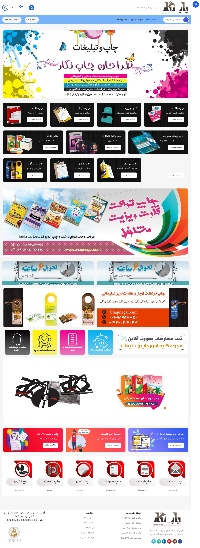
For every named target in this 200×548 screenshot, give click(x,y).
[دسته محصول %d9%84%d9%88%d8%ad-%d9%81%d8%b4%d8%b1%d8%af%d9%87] (19, 476)
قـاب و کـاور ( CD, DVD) (131, 533)
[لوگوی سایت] (175, 7)
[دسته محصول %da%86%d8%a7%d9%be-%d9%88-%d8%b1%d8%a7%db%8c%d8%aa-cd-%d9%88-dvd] (49, 476)
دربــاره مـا (90, 527)
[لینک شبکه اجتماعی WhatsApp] (159, 541)
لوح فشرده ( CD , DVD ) (131, 528)
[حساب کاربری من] (5, 8)
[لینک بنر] (95, 64)
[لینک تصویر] (142, 391)
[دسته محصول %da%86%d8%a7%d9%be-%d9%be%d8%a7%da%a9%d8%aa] (172, 476)
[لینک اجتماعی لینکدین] (164, 541)
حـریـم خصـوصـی (87, 532)
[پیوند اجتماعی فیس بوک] (180, 541)
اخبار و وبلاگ (88, 517)
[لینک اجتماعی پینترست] (169, 541)
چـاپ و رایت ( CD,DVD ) (131, 518)
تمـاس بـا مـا (89, 522)
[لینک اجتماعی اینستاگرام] (174, 541)
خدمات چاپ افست (133, 523)
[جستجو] (31, 7)
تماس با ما (32, 19)
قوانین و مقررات (87, 538)
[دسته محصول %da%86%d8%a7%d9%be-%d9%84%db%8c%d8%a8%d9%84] (80, 476)
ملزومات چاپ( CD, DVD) (131, 538)
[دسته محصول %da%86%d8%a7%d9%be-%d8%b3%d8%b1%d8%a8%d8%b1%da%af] (111, 476)
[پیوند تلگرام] (153, 541)
